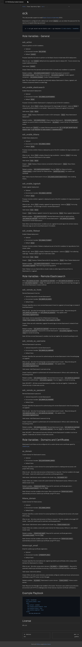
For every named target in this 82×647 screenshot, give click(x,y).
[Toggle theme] (27, 2)
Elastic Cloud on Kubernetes (51, 17)
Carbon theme (47, 644)
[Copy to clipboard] (78, 27)
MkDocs (38, 644)
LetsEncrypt (25, 446)
